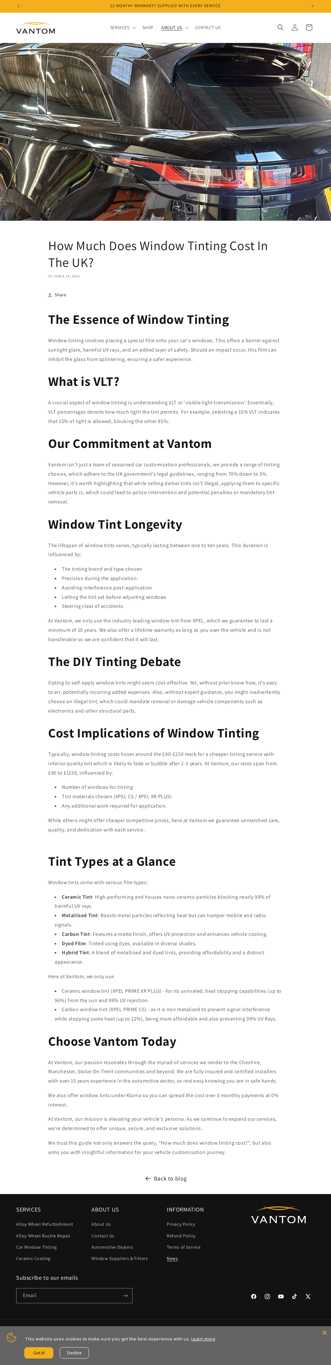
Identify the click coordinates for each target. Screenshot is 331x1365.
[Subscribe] (125, 1295)
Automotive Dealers (112, 1247)
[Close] (324, 1332)
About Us (101, 1224)
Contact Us (102, 1236)
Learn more (203, 1339)
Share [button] (61, 295)
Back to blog (170, 1178)
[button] (122, 27)
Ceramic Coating (33, 1258)
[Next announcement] (312, 6)
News (172, 1258)
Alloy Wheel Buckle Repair (43, 1236)
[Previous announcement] (18, 6)
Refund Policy (181, 1236)
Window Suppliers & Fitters (119, 1258)
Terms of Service (184, 1247)
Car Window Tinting (36, 1247)
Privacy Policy (181, 1224)
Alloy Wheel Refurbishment (44, 1224)
